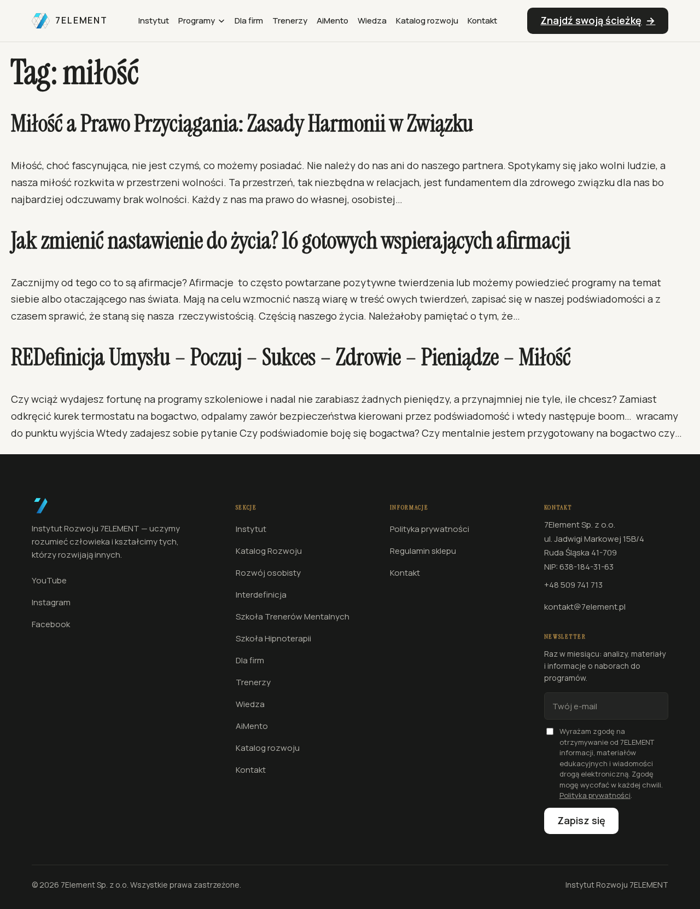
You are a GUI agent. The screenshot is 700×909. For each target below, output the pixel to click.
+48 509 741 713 (573, 584)
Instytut (153, 20)
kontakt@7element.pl (585, 606)
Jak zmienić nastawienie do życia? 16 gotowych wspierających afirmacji (290, 241)
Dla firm (249, 20)
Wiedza (372, 20)
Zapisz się (581, 820)
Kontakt (482, 20)
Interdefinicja (261, 594)
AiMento (332, 20)
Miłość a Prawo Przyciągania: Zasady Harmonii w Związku (242, 124)
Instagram (51, 602)
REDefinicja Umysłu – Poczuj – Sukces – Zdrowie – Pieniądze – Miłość (291, 358)
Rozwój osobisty (268, 572)
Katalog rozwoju (427, 20)
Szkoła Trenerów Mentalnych (292, 616)
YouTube (49, 580)
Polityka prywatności (429, 529)
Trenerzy (289, 20)
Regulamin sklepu (423, 551)
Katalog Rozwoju (269, 551)
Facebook (51, 624)
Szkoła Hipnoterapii (273, 638)
